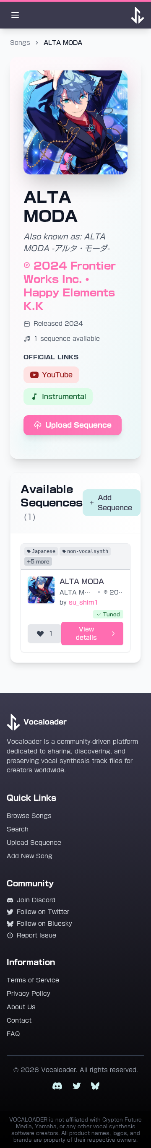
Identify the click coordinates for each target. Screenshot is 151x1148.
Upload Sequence (78, 425)
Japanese (43, 551)
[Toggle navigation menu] (15, 15)
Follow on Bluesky (44, 924)
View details (86, 633)
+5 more (38, 561)
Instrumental (64, 396)
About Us (21, 1007)
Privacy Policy (28, 994)
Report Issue (36, 935)
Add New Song (29, 856)
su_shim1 (84, 602)
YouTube (57, 374)
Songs (20, 43)
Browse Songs (29, 816)
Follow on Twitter (43, 912)
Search (18, 829)
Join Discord (36, 900)
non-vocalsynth (87, 551)
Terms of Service (33, 980)
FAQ (13, 1034)
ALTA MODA (82, 581)
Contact (19, 1020)
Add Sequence (115, 502)
